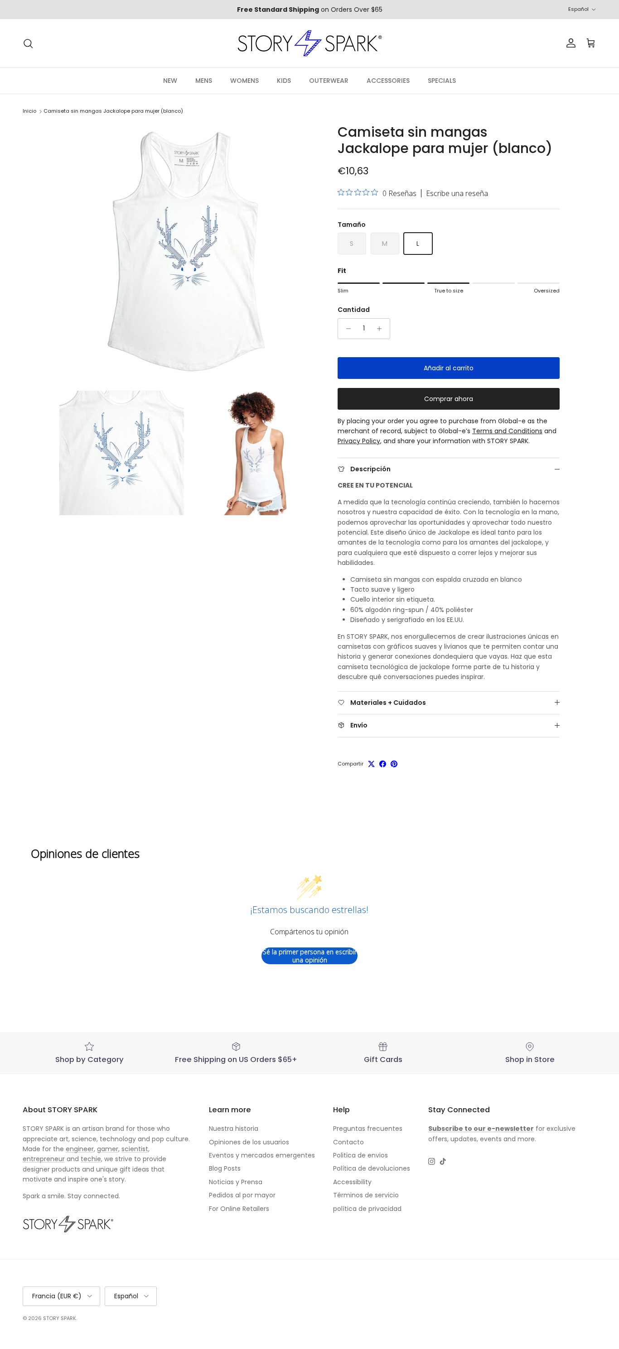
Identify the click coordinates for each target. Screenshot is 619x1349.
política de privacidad (367, 1208)
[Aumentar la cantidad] (382, 329)
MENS (203, 80)
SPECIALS (442, 80)
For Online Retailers (239, 1208)
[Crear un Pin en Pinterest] (394, 764)
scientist (134, 1148)
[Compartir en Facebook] (382, 764)
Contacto (348, 1142)
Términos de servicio (366, 1195)
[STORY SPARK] (309, 43)
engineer (80, 1148)
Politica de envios (360, 1155)
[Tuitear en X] (371, 764)
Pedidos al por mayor (242, 1195)
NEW (170, 80)
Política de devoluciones (371, 1168)
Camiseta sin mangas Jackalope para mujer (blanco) (113, 111)
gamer (107, 1148)
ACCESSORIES (388, 80)
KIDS (284, 80)
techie (91, 1158)
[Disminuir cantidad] (346, 329)
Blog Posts (225, 1168)
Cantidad (354, 310)
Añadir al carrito (449, 368)
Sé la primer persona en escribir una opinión (310, 955)
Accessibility (352, 1181)
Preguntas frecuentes (367, 1128)
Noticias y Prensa (235, 1181)
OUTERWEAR (328, 80)
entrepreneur (44, 1158)
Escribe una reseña (457, 193)
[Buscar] (28, 43)
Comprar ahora (448, 398)
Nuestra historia (233, 1128)
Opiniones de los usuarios (249, 1142)
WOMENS (244, 80)
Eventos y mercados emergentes (262, 1155)
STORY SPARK (59, 1318)
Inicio (29, 111)
